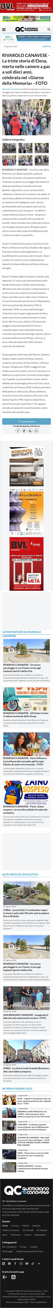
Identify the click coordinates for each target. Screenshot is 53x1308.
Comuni (27, 1234)
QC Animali (28, 1230)
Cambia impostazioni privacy (29, 1251)
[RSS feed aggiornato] (3, 1263)
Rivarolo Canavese (11, 89)
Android (15, 1215)
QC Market (42, 1230)
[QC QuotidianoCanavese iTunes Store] (13, 1277)
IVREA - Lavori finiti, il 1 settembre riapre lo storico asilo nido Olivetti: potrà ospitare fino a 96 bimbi (26, 913)
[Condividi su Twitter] (24, 431)
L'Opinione (15, 1234)
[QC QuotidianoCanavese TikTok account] (32, 1263)
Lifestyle (36, 1225)
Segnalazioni (40, 1234)
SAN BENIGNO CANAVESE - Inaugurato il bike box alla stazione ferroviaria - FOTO (25, 1016)
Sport (4, 1234)
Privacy (23, 1246)
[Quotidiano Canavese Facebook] (15, 1263)
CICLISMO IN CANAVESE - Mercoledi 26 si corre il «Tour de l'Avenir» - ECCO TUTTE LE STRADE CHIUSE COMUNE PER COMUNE (33, 1141)
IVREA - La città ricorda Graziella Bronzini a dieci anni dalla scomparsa (26, 1070)
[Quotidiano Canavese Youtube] (27, 1263)
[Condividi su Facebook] (18, 431)
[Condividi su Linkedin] (30, 431)
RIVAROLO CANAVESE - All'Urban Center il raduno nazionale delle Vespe (26, 715)
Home (5, 1225)
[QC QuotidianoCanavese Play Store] (5, 1277)
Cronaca (15, 1225)
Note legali (7, 1251)
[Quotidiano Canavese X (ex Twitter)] (9, 1263)
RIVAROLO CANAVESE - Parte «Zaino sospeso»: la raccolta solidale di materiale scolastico (25, 809)
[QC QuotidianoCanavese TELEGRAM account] (38, 1263)
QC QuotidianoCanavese (31, 1291)
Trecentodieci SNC (21, 1302)
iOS (7, 1215)
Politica (46, 46)
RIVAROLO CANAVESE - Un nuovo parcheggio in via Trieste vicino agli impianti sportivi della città (22, 667)
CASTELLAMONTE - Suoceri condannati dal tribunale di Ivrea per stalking (32, 1168)
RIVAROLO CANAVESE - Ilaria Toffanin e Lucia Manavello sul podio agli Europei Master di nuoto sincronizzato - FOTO (25, 761)
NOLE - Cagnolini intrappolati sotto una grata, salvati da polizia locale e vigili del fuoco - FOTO (34, 1101)
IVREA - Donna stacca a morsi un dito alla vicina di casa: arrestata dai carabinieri (33, 1155)
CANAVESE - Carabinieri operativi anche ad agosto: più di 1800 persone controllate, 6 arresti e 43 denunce (33, 1127)
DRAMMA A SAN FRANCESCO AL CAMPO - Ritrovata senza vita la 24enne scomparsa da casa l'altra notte (33, 1114)
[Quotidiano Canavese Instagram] (21, 1263)
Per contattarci (9, 1246)
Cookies (34, 1246)
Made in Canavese (10, 1230)
